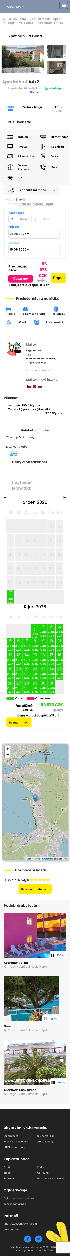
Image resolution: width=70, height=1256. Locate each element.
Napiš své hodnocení (35, 889)
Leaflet (29, 858)
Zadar (40, 1167)
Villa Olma (26, 23)
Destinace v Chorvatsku (51, 1178)
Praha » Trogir (32, 107)
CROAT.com (15, 7)
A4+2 (50, 23)
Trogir (10, 23)
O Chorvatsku (45, 1136)
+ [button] (7, 748)
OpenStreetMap (45, 858)
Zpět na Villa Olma (23, 36)
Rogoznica (10, 1178)
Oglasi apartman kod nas (19, 1198)
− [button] (7, 754)
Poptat (59, 278)
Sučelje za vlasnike (15, 1204)
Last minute (11, 1136)
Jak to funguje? (46, 1141)
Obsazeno (20, 278)
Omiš (7, 1167)
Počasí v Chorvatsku (16, 1141)
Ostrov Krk (43, 1172)
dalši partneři (11, 1229)
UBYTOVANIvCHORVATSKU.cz (20, 1224)
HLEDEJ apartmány (15, 1147)
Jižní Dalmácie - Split (45, 19)
